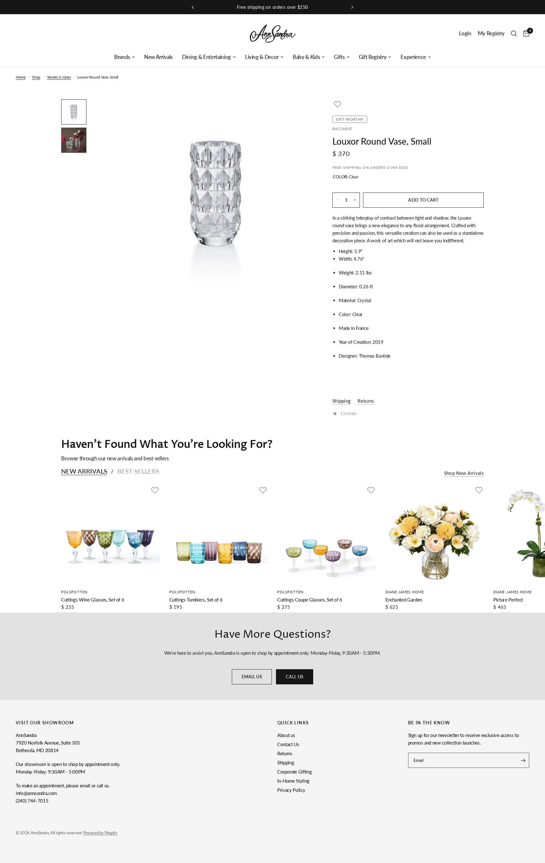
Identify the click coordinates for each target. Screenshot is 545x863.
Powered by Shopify (100, 832)
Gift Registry (373, 57)
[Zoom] (300, 112)
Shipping (285, 762)
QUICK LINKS (293, 723)
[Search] (514, 33)
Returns (284, 753)
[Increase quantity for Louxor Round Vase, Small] (355, 200)
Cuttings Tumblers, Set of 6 (196, 599)
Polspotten (74, 592)
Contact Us (288, 744)
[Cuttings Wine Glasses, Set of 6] (110, 534)
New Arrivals (158, 57)
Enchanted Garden (403, 599)
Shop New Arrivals (464, 473)
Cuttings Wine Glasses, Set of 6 (92, 599)
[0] (524, 33)
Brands (122, 57)
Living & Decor (261, 57)
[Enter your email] (523, 760)
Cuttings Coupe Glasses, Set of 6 (309, 599)
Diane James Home (404, 592)
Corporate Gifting (294, 771)
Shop (36, 77)
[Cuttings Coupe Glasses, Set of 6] (326, 534)
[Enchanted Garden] (434, 534)
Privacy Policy (291, 790)
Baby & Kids (306, 57)
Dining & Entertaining (206, 57)
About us (286, 735)
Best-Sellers (138, 471)
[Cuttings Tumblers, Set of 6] (218, 534)
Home (21, 77)
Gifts (339, 57)
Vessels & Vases (59, 77)
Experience (413, 57)
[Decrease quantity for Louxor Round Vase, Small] (337, 200)
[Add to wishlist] (337, 104)
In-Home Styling (293, 781)
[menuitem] (124, 57)
